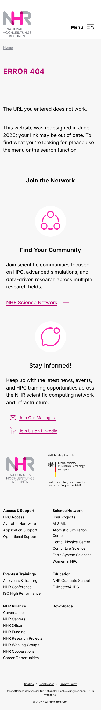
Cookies (29, 683)
